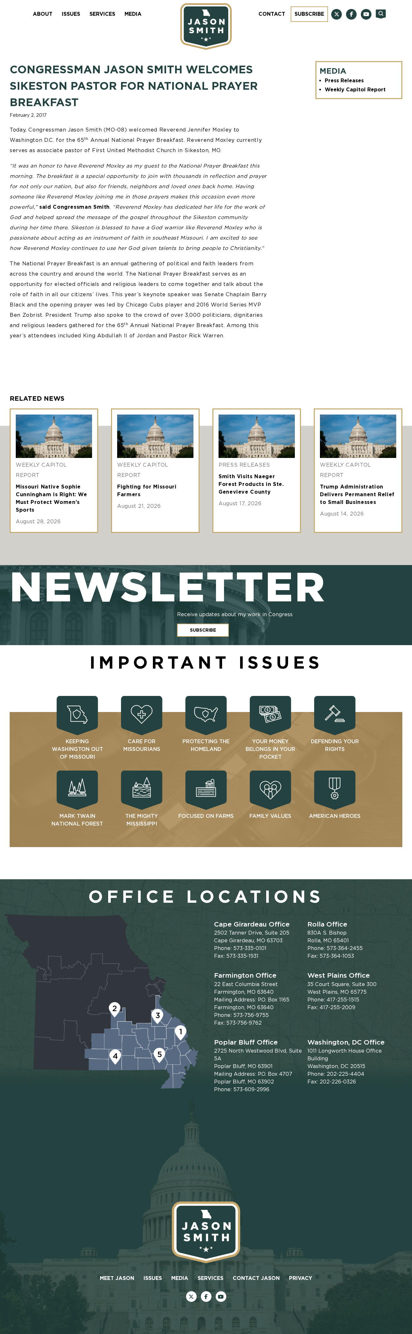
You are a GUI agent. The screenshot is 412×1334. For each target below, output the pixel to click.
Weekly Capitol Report (355, 90)
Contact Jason (256, 1278)
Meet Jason (117, 1278)
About (42, 14)
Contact (271, 14)
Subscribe (309, 14)
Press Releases (344, 81)
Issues (71, 14)
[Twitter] (336, 14)
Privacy (300, 1278)
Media (133, 14)
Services (102, 14)
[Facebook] (351, 14)
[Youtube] (366, 14)
